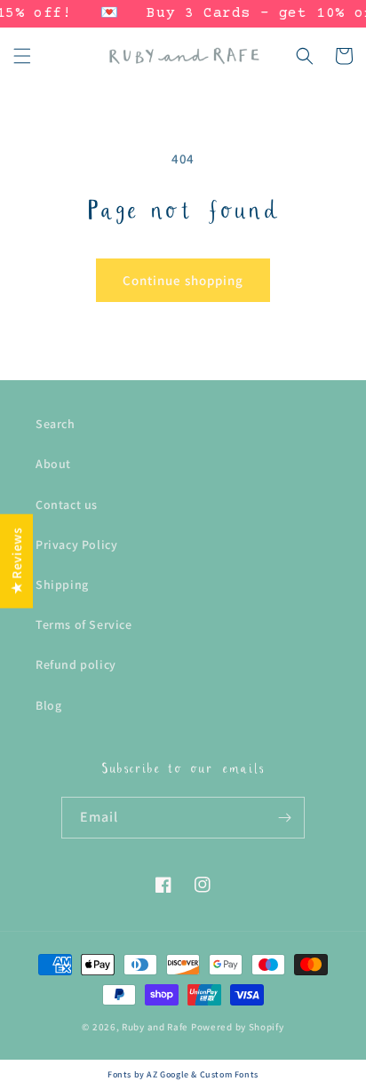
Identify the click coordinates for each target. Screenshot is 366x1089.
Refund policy (76, 664)
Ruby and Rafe (155, 1027)
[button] (22, 56)
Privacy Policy (76, 544)
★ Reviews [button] (16, 560)
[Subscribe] (284, 818)
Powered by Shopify (237, 1027)
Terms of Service (84, 624)
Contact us (67, 505)
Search (56, 424)
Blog (48, 705)
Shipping (62, 584)
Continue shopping (183, 280)
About (53, 464)
